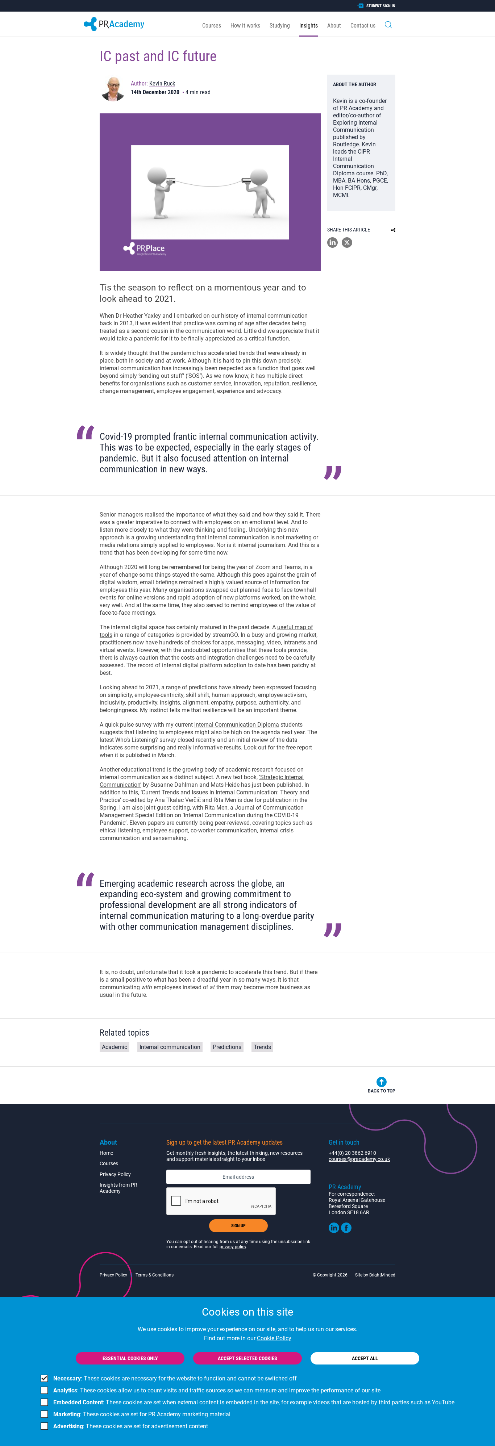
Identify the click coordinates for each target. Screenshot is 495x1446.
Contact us (362, 25)
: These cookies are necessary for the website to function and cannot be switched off (175, 1378)
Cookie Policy (274, 1338)
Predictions (227, 1047)
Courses (211, 25)
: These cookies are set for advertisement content (130, 1426)
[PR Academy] (114, 24)
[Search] (388, 24)
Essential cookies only (130, 1358)
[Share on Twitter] (347, 245)
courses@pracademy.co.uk (359, 1159)
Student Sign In (380, 6)
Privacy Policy (115, 1174)
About (334, 25)
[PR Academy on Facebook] (346, 1231)
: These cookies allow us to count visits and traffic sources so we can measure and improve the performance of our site (216, 1390)
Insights (308, 25)
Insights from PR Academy (118, 1188)
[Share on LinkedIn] (332, 245)
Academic (114, 1047)
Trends (262, 1047)
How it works (245, 25)
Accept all (365, 1358)
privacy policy (233, 1246)
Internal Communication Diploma (236, 724)
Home (106, 1153)
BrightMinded (382, 1275)
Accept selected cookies (247, 1358)
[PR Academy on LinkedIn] (334, 1231)
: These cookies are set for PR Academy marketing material (141, 1414)
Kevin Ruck (162, 83)
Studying (280, 25)
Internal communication (170, 1047)
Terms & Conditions (155, 1275)
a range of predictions (189, 687)
